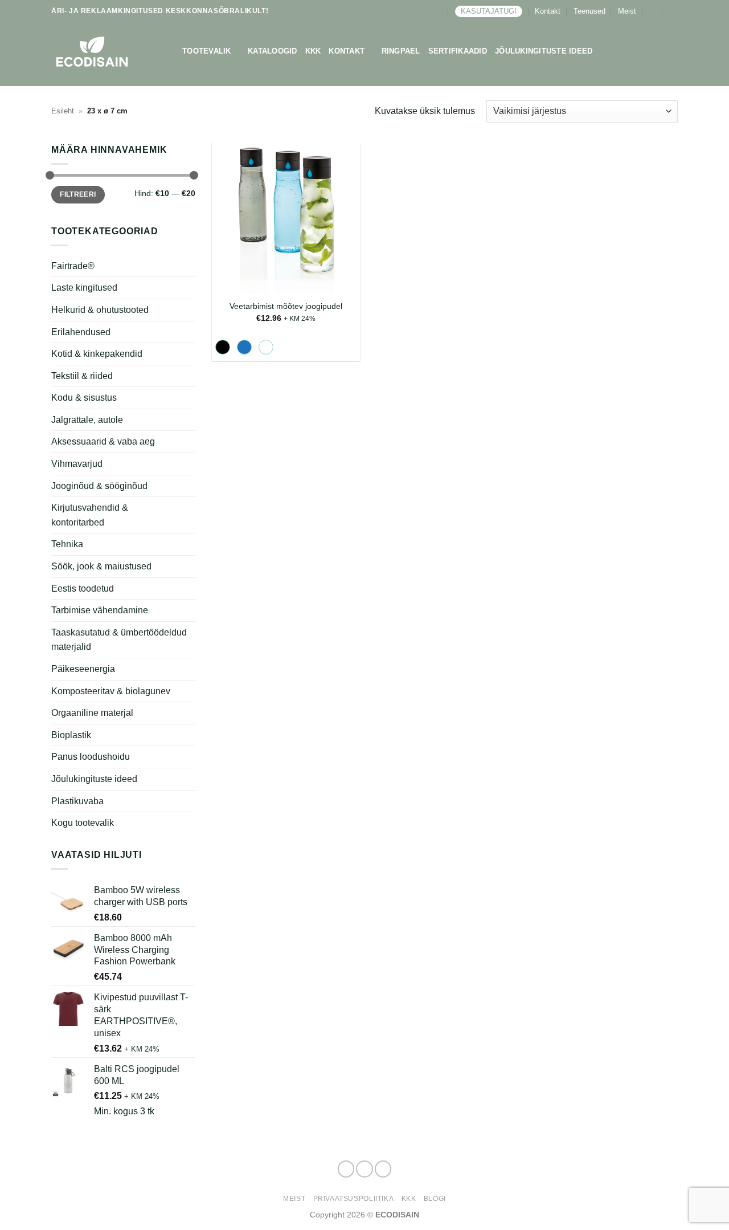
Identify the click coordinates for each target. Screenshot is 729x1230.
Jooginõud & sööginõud (99, 486)
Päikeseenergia (83, 669)
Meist (627, 11)
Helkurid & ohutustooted (100, 310)
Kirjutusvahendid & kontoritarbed (89, 515)
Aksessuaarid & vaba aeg (103, 441)
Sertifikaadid (457, 51)
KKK (313, 51)
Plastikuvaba (77, 800)
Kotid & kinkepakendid (96, 354)
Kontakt (547, 11)
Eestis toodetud (82, 588)
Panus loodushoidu (90, 756)
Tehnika (67, 544)
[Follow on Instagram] (364, 1169)
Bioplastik (71, 735)
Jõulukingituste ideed (543, 51)
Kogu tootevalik (82, 823)
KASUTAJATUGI (489, 11)
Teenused (589, 11)
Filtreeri (78, 194)
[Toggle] (188, 354)
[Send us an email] (383, 1169)
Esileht (62, 111)
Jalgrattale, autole (87, 420)
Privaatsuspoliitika (353, 1199)
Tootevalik (206, 51)
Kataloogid (272, 51)
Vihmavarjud (77, 464)
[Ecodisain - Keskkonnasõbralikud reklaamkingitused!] (108, 51)
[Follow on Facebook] (346, 1169)
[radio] (222, 347)
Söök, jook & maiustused (101, 566)
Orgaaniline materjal (92, 713)
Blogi (435, 1199)
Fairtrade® (73, 266)
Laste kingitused (84, 287)
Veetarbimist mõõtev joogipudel (286, 306)
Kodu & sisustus (84, 397)
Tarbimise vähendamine (99, 610)
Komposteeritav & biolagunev (110, 691)
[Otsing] (673, 11)
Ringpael (401, 51)
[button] (652, 11)
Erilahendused (80, 331)
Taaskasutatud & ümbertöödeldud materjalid (119, 640)
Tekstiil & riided (82, 376)
